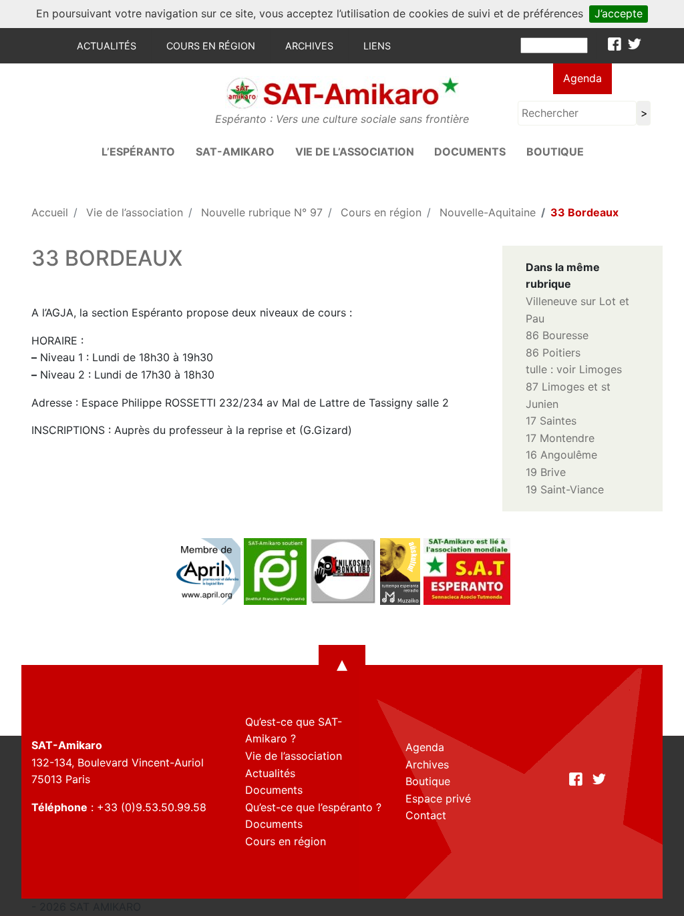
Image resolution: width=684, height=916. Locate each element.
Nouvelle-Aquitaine (488, 212)
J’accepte (618, 13)
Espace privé (438, 798)
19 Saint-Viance (565, 489)
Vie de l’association (354, 151)
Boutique (555, 151)
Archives (309, 45)
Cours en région (210, 45)
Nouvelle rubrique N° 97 (262, 212)
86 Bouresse (557, 335)
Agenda (582, 78)
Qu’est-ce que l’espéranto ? (313, 807)
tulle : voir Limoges (574, 369)
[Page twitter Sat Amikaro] (634, 44)
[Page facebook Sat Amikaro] (614, 44)
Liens (377, 45)
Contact (425, 815)
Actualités (106, 45)
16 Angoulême (561, 454)
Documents (470, 151)
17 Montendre (560, 438)
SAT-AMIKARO (235, 151)
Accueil (49, 212)
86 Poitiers (553, 352)
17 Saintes (551, 420)
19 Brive (546, 472)
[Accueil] (342, 92)
